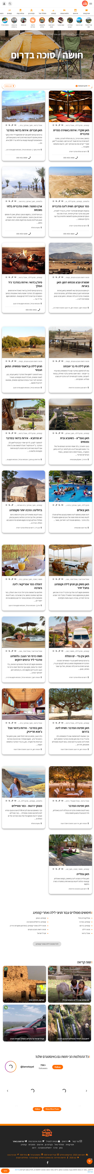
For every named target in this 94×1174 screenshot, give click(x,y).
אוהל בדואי (70, 125)
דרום (34, 1147)
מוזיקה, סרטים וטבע (36, 1000)
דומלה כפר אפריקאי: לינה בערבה (27, 586)
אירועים (40, 1144)
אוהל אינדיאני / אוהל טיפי (79, 579)
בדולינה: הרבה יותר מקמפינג (25, 510)
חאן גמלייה (82, 874)
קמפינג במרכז (84, 922)
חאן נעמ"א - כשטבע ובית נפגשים (74, 440)
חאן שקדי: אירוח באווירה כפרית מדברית (71, 132)
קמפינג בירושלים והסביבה (36, 922)
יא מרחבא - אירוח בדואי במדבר (24, 438)
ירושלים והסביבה (45, 1147)
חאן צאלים (83, 510)
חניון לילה (78, 125)
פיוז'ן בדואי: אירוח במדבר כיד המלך (25, 284)
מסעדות (31, 1144)
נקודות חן (49, 1144)
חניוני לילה (86, 929)
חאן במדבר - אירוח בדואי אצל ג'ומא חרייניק (25, 729)
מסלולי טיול (59, 1144)
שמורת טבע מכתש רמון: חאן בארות (73, 284)
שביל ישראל (41, 933)
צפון (61, 1147)
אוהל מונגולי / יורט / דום (71, 801)
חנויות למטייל (51, 1141)
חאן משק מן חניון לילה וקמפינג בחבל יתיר (71, 586)
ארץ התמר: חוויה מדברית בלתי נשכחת (24, 208)
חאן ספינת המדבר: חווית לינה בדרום (72, 729)
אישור (5, 1171)
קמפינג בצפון (41, 918)
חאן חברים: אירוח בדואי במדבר (24, 130)
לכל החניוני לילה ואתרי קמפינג (47, 944)
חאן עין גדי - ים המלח (77, 656)
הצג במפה (8, 86)
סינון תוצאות (82, 86)
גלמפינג (86, 201)
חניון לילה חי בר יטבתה (76, 366)
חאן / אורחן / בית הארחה (23, 125)
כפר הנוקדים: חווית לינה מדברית (70, 206)
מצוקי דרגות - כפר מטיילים (27, 806)
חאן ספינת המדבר (78, 806)
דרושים (65, 1141)
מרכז (55, 1147)
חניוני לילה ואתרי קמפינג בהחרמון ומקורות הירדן (28, 925)
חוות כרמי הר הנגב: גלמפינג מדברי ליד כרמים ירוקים (26, 658)
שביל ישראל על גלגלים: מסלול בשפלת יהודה (27, 1038)
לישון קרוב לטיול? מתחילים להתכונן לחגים (73, 1038)
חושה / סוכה (37, 579)
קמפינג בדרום (85, 925)
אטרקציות (70, 1144)
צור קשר (75, 1141)
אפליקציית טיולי (84, 918)
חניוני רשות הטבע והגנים (80, 277)
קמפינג (86, 125)
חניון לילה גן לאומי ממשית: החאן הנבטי (23, 368)
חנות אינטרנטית (35, 1141)
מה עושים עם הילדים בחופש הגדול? (75, 1000)
